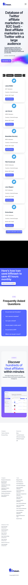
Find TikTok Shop (5, 536)
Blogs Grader (19, 479)
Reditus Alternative (5, 493)
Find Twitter (4, 539)
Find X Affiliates (20, 510)
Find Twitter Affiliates (21, 508)
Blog (17, 433)
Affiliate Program (20, 438)
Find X (2, 542)
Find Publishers (19, 483)
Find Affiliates (19, 481)
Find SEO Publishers (20, 485)
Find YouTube (4, 526)
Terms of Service (5, 433)
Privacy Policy (4, 435)
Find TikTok (4, 533)
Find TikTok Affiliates (21, 503)
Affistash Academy (20, 436)
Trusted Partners (20, 435)
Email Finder (19, 518)
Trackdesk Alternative (6, 491)
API (17, 440)
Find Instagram (4, 529)
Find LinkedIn (4, 544)
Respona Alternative (5, 479)
